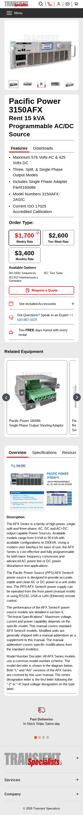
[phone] (50, 4)
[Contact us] (67, 4)
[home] (16, 4)
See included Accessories (46, 303)
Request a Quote (45, 290)
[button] (76, 4)
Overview (17, 452)
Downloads (43, 148)
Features (19, 148)
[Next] (77, 397)
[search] (41, 4)
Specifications (44, 452)
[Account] (58, 4)
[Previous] (6, 397)
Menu (18, 13)
